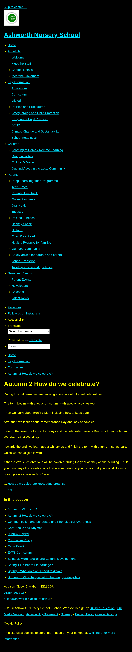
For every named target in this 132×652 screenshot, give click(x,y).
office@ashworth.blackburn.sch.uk (27, 599)
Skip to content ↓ (15, 7)
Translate (35, 340)
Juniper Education (102, 608)
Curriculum (15, 367)
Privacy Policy (84, 614)
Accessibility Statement (42, 614)
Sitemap (66, 614)
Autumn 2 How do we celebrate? (30, 373)
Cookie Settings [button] (106, 614)
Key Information (19, 361)
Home (12, 355)
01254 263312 (14, 592)
